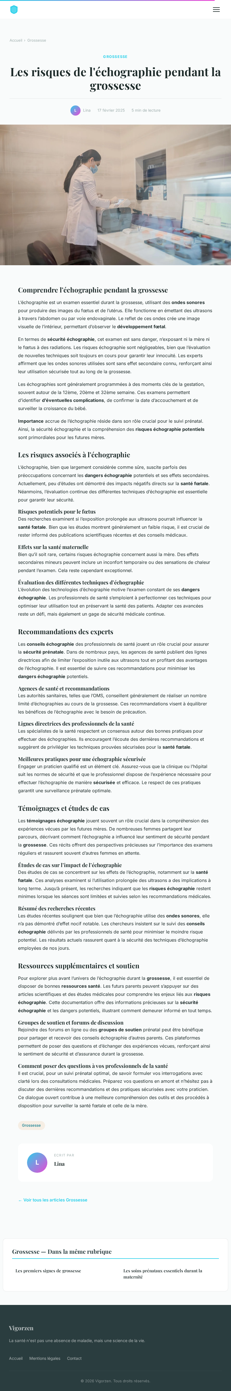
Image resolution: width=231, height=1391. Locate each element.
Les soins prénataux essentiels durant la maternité (162, 1273)
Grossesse (36, 40)
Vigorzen (21, 1328)
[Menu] (216, 9)
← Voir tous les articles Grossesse (52, 1200)
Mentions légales (44, 1358)
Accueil (16, 40)
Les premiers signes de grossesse (48, 1270)
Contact (74, 1358)
